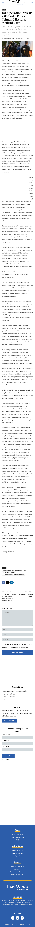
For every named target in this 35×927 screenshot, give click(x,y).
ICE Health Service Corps (9, 572)
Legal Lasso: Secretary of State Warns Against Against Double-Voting (9, 597)
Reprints (17, 856)
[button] (3, 2)
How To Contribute (17, 866)
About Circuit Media (17, 837)
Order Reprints (9, 721)
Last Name (5, 746)
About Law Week (17, 834)
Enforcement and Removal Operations (12, 570)
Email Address (7, 734)
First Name (5, 740)
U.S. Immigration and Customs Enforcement (13, 574)
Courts (3, 9)
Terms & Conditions (17, 875)
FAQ (4, 700)
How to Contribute (9, 694)
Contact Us (17, 869)
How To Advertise (9, 697)
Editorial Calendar (17, 853)
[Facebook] (3, 582)
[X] (8, 582)
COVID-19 (9, 568)
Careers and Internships (17, 872)
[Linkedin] (12, 582)
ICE (25, 570)
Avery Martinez (9, 39)
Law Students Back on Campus (25, 595)
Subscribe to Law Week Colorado (15, 691)
